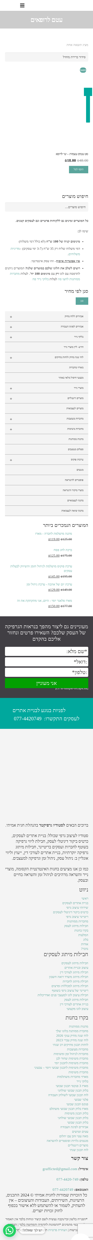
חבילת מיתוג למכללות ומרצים (69, 986)
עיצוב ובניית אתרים (76, 967)
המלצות (83, 935)
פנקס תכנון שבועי (77, 1104)
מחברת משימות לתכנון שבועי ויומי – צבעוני (61, 1067)
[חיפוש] (13, 5)
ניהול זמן (44, 874)
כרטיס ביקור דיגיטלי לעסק (67, 841)
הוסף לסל (78, 169)
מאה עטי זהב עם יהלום (73, 1136)
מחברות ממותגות (77, 921)
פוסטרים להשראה (74, 480)
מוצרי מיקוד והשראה (73, 490)
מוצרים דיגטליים (46, 398)
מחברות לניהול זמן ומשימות (71, 1054)
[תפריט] (22, 5)
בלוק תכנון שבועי (77, 1122)
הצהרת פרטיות (57, 1230)
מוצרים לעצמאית (74, 408)
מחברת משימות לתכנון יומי (71, 1063)
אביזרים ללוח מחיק (46, 316)
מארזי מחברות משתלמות (72, 1076)
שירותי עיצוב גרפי (77, 907)
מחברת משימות (78, 1072)
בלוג (85, 939)
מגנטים (80, 469)
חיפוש (82, 207)
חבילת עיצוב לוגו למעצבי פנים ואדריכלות (63, 995)
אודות (84, 944)
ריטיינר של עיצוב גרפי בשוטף (70, 990)
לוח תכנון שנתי (79, 1150)
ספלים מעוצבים (75, 449)
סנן (81, 300)
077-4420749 (28, 718)
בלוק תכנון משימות (76, 1113)
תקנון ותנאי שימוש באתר (31, 1230)
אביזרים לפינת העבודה (46, 327)
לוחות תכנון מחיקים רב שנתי (70, 1044)
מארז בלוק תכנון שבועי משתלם (69, 1108)
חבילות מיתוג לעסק (76, 926)
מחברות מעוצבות (46, 419)
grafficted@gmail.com (60, 1169)
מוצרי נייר (46, 388)
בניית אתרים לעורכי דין (42, 852)
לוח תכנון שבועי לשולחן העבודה (68, 1095)
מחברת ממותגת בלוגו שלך (72, 1031)
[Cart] (5, 5)
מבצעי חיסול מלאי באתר (71, 377)
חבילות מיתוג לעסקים (74, 963)
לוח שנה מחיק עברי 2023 (72, 1040)
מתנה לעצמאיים (75, 500)
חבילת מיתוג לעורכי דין (74, 972)
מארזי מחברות (76, 367)
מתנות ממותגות (76, 439)
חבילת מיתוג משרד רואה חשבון (68, 977)
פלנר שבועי (81, 1099)
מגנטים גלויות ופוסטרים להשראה (67, 1140)
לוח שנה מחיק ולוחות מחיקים (46, 357)
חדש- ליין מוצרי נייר (73, 347)
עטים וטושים (80, 1131)
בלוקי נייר (46, 337)
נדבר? (84, 948)
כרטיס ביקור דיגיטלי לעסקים (70, 912)
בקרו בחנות (81, 930)
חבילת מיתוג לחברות (75, 981)
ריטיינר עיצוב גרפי (77, 916)
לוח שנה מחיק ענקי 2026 (72, 1035)
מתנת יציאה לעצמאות (72, 510)
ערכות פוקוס (46, 460)
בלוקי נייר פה (40, 279)
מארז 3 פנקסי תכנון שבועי (72, 1086)
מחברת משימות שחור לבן (72, 1058)
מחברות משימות (46, 429)
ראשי (85, 898)
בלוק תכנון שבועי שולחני (73, 1090)
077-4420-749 (67, 1179)
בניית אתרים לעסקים (29, 835)
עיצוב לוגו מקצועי (77, 1009)
